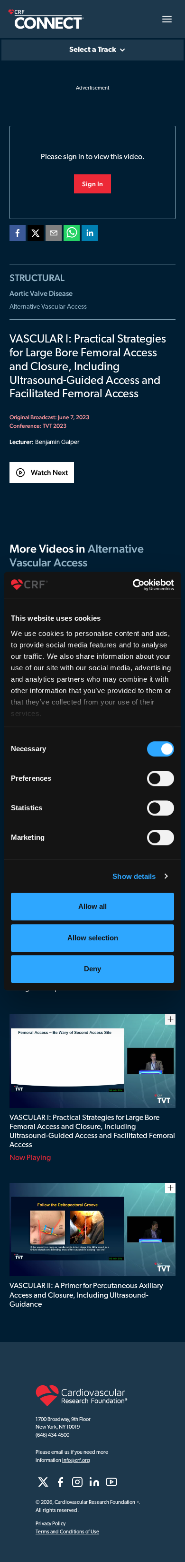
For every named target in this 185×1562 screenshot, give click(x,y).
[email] (54, 235)
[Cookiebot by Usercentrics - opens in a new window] (133, 585)
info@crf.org (76, 1460)
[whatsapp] (72, 235)
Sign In (92, 184)
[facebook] (17, 235)
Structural (37, 277)
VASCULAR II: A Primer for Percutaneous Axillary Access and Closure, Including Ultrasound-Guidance (86, 1295)
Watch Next (49, 472)
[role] (43, 1482)
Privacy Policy (50, 1524)
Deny (92, 969)
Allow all (92, 906)
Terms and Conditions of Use (67, 1532)
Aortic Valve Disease (41, 293)
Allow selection (92, 938)
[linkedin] (90, 235)
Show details (134, 876)
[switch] (160, 778)
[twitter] (36, 235)
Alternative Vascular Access (48, 307)
